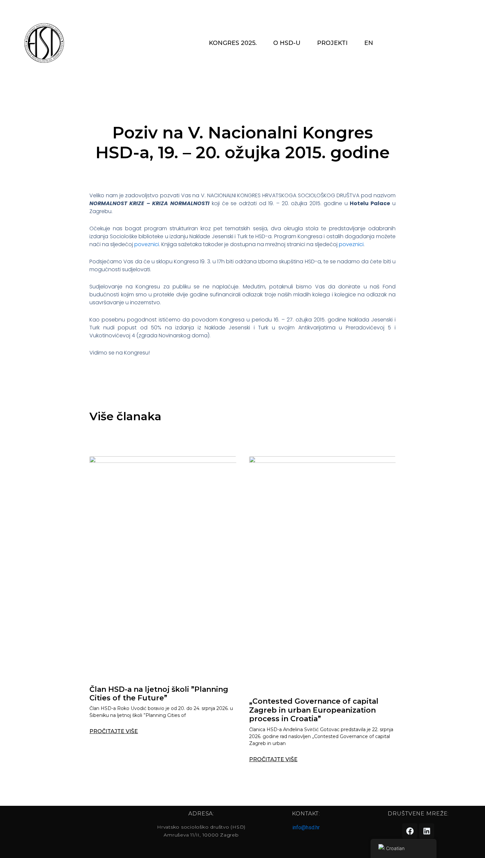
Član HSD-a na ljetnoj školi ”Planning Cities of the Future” (158, 693)
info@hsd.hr (306, 827)
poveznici (146, 244)
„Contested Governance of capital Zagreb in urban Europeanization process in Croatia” (313, 710)
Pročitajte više (113, 731)
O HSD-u (287, 43)
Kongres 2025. (233, 43)
